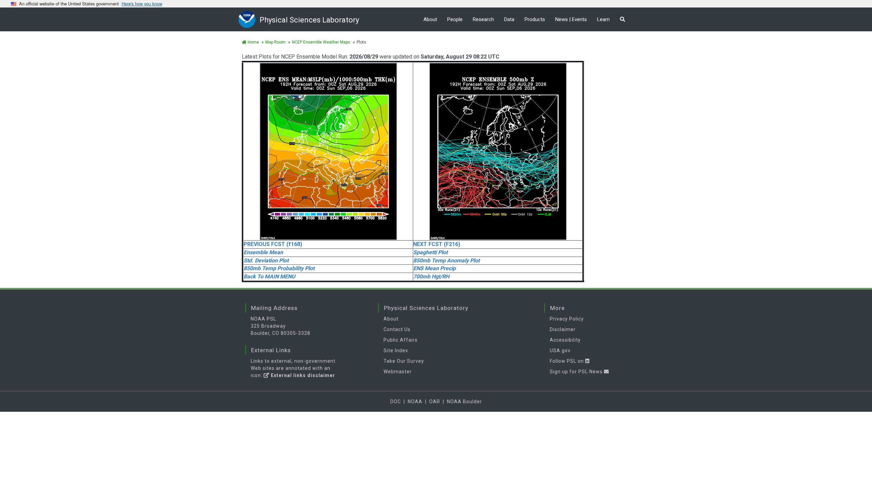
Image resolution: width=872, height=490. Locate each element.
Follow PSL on (567, 361)
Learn (603, 19)
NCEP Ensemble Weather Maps (321, 42)
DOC (395, 401)
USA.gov (560, 350)
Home (253, 42)
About (430, 19)
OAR (434, 401)
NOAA (415, 401)
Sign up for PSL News (577, 371)
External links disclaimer (302, 375)
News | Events (571, 19)
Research (483, 19)
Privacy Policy (567, 319)
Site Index (396, 350)
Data (509, 19)
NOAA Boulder (464, 401)
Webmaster (398, 371)
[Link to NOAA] (249, 19)
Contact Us (397, 329)
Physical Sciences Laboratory (309, 20)
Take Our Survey (404, 361)
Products (535, 19)
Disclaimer (563, 329)
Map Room (275, 42)
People (455, 19)
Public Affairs (401, 340)
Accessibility (565, 340)
